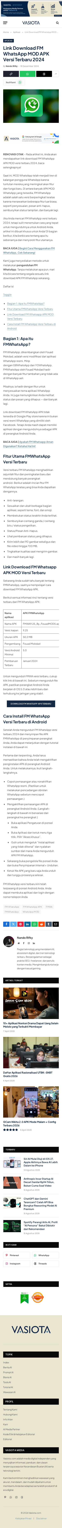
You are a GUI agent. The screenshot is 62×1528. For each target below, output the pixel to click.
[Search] (57, 22)
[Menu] (5, 22)
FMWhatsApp (12, 911)
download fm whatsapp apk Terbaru (31, 704)
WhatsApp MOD (31, 911)
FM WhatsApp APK (32, 907)
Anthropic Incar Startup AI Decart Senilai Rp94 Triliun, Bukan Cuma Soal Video (39, 1182)
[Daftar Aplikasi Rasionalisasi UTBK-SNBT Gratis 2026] (31, 1052)
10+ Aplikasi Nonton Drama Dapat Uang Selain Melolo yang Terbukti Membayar (30, 1025)
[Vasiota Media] (31, 23)
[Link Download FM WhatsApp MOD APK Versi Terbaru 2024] (31, 121)
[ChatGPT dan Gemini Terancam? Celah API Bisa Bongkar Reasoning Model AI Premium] (12, 1203)
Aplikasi (8, 40)
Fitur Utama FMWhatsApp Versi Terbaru (30, 309)
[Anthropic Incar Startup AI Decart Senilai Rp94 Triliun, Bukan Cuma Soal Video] (12, 1183)
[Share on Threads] (44, 74)
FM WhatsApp (12, 907)
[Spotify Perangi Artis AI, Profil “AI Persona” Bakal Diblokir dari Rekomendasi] (12, 1226)
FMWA (49, 907)
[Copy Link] (11, 74)
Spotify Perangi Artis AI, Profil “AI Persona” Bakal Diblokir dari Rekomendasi (41, 1225)
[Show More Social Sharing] (56, 74)
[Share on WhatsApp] (27, 74)
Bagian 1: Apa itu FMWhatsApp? (26, 303)
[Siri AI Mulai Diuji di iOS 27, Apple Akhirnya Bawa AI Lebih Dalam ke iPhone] (12, 1163)
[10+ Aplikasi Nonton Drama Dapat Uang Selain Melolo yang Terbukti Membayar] (31, 1003)
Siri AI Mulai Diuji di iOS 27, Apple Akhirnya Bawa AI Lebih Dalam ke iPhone (41, 1162)
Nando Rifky (11, 66)
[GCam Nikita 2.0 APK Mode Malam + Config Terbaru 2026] (31, 1102)
